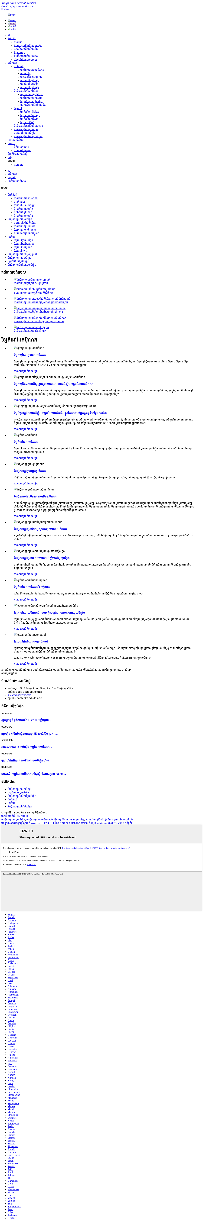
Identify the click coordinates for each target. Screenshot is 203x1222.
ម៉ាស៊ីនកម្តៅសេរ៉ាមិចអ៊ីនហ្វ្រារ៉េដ (28, 126)
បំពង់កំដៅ (18, 66)
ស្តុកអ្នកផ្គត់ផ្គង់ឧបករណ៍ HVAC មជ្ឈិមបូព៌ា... (26, 720)
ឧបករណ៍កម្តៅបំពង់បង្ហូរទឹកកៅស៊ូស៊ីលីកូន (33, 292)
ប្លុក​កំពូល (18, 164)
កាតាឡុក (18, 42)
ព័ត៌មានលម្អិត (31, 371)
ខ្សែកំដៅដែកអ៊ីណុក (29, 119)
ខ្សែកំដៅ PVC (27, 122)
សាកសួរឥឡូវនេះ (9, 673)
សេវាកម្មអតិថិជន (15, 140)
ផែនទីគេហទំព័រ (8, 816)
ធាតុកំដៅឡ (25, 73)
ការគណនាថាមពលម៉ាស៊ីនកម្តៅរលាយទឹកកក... (26, 747)
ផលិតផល (12, 63)
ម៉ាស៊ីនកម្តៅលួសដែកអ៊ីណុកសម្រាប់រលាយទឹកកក (40, 529)
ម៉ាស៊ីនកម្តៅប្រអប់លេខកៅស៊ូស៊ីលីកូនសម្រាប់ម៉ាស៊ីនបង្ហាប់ (41, 302)
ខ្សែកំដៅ (18, 108)
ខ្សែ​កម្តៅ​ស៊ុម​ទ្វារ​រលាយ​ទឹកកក (30, 355)
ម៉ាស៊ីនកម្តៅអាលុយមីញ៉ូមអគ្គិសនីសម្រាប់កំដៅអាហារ (38, 311)
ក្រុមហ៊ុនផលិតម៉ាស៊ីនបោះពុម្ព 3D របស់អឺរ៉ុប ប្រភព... (29, 733)
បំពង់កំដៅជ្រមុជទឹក (29, 84)
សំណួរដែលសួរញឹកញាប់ (25, 59)
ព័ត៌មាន (11, 143)
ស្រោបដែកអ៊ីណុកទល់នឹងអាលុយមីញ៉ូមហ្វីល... (26, 760)
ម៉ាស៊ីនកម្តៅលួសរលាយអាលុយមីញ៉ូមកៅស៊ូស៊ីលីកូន (42, 558)
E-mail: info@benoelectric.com (17, 6)
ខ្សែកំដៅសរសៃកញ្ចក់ (30, 115)
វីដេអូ (10, 157)
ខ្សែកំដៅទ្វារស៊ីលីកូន (29, 112)
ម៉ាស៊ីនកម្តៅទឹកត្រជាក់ (61, 819)
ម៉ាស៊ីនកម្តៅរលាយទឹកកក (32, 70)
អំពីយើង (12, 38)
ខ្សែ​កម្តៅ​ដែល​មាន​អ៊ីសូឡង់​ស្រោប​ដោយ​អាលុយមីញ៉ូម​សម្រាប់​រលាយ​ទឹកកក (53, 383)
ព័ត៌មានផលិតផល (22, 150)
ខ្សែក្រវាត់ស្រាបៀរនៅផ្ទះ (31, 101)
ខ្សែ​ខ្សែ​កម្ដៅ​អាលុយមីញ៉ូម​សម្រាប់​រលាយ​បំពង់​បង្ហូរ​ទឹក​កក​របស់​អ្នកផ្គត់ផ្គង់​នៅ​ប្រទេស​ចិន (60, 413)
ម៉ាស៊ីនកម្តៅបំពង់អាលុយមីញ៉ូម (28, 136)
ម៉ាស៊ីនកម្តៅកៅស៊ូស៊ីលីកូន (26, 91)
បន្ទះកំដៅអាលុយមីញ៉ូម (25, 133)
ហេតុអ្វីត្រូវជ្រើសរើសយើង (26, 49)
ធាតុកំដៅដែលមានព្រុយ (31, 77)
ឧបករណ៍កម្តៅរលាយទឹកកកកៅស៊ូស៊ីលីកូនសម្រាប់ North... (33, 773)
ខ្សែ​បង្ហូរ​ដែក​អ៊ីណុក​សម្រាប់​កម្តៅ (31, 641)
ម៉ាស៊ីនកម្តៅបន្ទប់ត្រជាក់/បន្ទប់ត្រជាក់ (31, 283)
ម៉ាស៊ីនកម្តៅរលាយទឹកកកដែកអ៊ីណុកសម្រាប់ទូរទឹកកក (39, 321)
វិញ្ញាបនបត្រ (19, 52)
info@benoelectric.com (19, 695)
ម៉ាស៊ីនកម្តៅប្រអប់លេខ (31, 98)
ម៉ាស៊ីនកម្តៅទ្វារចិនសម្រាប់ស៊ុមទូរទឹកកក (35, 496)
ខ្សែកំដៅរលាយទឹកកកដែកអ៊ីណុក (32, 587)
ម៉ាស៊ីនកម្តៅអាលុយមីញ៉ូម (26, 129)
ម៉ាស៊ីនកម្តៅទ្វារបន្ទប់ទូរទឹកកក (30, 471)
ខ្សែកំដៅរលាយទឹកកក (26, 442)
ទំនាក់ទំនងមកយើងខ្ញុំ (17, 154)
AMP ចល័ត (22, 816)
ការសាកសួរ (19, 371)
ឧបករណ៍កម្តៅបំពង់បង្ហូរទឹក (33, 105)
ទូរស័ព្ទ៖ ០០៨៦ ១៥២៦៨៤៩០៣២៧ (18, 3)
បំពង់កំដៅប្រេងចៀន (29, 87)
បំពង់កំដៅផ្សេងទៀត (29, 80)
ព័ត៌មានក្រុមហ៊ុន (21, 147)
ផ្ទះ (9, 35)
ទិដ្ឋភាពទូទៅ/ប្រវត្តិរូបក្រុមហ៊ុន (28, 45)
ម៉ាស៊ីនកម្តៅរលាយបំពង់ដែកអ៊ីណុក (30, 331)
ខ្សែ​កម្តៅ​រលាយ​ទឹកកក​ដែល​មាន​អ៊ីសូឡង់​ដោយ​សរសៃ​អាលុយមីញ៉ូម (49, 612)
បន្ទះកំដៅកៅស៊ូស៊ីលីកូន (31, 94)
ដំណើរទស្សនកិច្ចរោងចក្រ (26, 56)
